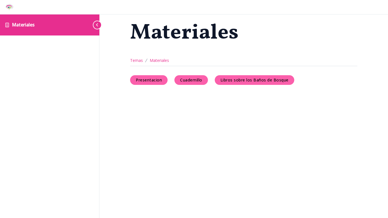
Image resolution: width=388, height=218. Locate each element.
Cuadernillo (191, 80)
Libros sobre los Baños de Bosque (254, 80)
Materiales (23, 25)
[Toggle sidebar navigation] (93, 24)
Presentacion (149, 80)
